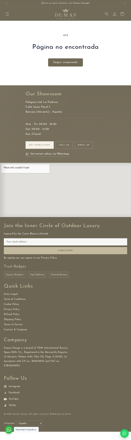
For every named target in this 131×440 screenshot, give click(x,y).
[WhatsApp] (124, 433)
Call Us (64, 145)
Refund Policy (12, 314)
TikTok (12, 405)
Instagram (14, 386)
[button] (7, 14)
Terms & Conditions (15, 299)
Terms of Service (13, 324)
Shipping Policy (12, 319)
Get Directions (39, 145)
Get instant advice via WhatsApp (49, 154)
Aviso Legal (10, 294)
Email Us (84, 145)
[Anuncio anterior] (6, 3)
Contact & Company (15, 330)
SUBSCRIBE (65, 250)
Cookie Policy (11, 304)
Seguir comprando (65, 62)
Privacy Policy (11, 309)
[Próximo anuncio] (124, 3)
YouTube (14, 399)
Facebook (14, 393)
